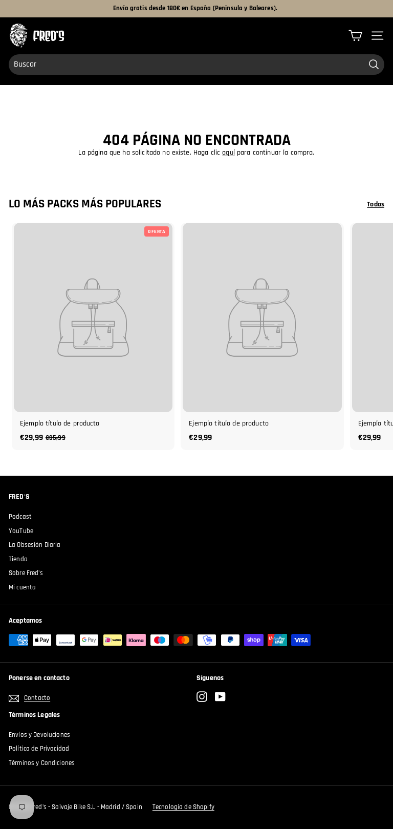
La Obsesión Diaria (35, 545)
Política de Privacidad (39, 749)
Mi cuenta (22, 587)
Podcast (20, 517)
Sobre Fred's (26, 573)
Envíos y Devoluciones (39, 735)
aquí (228, 152)
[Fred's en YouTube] (220, 696)
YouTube (21, 531)
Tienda (18, 559)
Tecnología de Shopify (183, 807)
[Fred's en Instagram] (201, 696)
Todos (375, 204)
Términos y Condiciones (42, 763)
